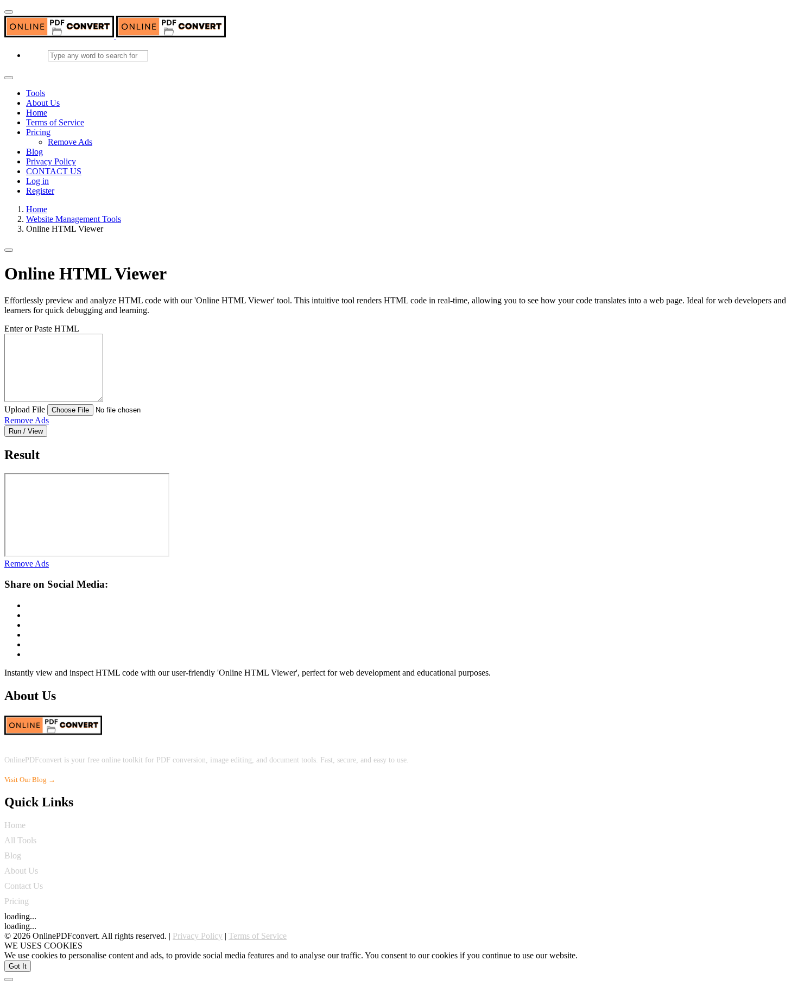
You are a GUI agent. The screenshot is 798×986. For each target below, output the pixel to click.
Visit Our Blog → (29, 779)
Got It (18, 966)
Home (36, 112)
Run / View (26, 431)
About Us (43, 102)
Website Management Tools (73, 219)
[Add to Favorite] (8, 250)
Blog (34, 151)
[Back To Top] (8, 979)
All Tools (20, 840)
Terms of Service (55, 122)
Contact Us (23, 885)
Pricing (38, 132)
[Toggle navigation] (8, 77)
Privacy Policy (51, 161)
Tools (35, 93)
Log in (37, 181)
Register (40, 190)
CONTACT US (53, 171)
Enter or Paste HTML (41, 328)
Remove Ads (70, 142)
